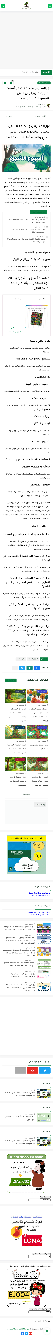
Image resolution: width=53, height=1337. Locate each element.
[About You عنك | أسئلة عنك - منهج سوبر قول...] (44, 1117)
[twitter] (45, 1070)
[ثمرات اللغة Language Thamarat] (26, 5)
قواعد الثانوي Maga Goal (41, 895)
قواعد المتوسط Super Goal (40, 893)
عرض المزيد (11, 680)
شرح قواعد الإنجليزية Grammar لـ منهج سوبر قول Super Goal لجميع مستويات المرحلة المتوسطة (19, 953)
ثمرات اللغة (21, 659)
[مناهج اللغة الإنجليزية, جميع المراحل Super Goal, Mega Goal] (44, 1093)
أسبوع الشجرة (44, 83)
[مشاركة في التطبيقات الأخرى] (15, 668)
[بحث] (3, 6)
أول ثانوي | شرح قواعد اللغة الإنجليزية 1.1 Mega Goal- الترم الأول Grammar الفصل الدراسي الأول (20, 988)
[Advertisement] (26, 40)
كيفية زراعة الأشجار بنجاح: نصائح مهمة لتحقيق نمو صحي (40, 781)
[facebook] (22, 1333)
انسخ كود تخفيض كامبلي (41, 1254)
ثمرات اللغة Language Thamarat (17, 1329)
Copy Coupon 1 (45, 1197)
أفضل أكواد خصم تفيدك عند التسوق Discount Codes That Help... (22, 74)
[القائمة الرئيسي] (50, 6)
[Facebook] (20, 1070)
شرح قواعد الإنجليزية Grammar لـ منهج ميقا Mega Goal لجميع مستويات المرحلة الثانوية (19, 928)
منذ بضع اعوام (39, 217)
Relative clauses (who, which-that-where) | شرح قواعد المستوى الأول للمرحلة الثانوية (19, 964)
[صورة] (44, 928)
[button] (37, 668)
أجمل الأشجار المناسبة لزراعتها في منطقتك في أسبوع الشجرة (16, 749)
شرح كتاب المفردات (42, 1321)
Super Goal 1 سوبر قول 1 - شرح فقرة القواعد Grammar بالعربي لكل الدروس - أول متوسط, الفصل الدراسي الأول (19, 940)
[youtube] (32, 1070)
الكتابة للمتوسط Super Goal (39, 912)
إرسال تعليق (40, 805)
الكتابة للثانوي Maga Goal (41, 915)
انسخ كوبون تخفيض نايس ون (39, 1309)
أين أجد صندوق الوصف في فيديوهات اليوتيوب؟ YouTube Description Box (22, 975)
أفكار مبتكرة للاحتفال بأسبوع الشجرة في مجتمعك (17, 781)
